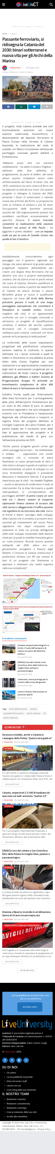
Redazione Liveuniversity (18, 1103)
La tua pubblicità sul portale (20, 1077)
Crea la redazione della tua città (22, 1112)
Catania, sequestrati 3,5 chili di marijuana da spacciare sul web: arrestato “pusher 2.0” (26, 794)
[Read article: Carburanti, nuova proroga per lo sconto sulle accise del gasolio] (8, 682)
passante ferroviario (14, 713)
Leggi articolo (13, 784)
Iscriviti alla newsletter (17, 1116)
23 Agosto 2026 (22, 919)
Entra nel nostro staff (17, 1081)
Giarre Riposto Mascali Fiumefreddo (22, 925)
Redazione (16, 67)
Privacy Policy (43, 1129)
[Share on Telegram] (34, 106)
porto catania (33, 713)
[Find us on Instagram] (26, 1060)
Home (4, 34)
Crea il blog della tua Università (21, 1089)
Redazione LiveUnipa (16, 1107)
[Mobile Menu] (3, 4)
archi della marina (18, 709)
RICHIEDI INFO (30, 1007)
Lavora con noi (14, 1085)
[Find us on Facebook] (5, 1060)
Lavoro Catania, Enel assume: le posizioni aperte (32, 693)
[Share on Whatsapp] (21, 106)
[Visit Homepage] (27, 4)
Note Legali (10, 1051)
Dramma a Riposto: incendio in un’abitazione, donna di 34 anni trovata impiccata (26, 913)
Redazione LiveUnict (16, 1099)
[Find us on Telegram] (19, 1060)
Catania (13, 34)
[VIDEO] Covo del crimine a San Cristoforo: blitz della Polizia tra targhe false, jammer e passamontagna (32, 666)
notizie (33, 709)
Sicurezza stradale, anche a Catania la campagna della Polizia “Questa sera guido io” (27, 736)
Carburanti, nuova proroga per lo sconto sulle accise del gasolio (33, 681)
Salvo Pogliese (11, 718)
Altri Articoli (28, 970)
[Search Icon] (51, 4)
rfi (45, 713)
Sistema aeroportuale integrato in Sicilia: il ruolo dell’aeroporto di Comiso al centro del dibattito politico (33, 649)
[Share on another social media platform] (47, 106)
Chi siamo (11, 1072)
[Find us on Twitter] (12, 1060)
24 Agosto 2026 (25, 657)
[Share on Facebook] (8, 106)
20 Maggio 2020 (32, 67)
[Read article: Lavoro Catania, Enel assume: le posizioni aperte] (8, 695)
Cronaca (9, 806)
